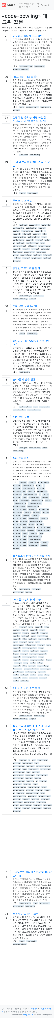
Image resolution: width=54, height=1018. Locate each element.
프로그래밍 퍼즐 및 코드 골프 (26, 5)
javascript (16, 261)
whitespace (32, 246)
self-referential (45, 769)
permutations (30, 906)
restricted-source (26, 66)
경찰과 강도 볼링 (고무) (26, 913)
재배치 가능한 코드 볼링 (26, 688)
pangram (16, 110)
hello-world (24, 155)
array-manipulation (29, 648)
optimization (45, 249)
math (35, 407)
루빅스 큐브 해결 (22, 200)
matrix (25, 678)
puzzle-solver (34, 225)
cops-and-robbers (34, 410)
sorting (22, 333)
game (43, 243)
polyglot (17, 258)
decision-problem (19, 237)
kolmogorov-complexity (38, 654)
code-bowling (39, 66)
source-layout (43, 636)
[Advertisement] (27, 843)
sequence (32, 482)
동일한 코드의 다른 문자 (26, 268)
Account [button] (45, 5)
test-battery (17, 669)
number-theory (18, 240)
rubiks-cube (46, 225)
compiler (33, 299)
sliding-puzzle (34, 497)
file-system (17, 494)
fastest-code (41, 252)
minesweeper (24, 500)
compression (33, 769)
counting (26, 633)
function (46, 512)
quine (45, 448)
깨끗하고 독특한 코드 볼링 (28, 35)
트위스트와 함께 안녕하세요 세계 (31, 555)
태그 (38, 5)
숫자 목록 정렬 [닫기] (25, 306)
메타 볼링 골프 (21, 417)
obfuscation (17, 512)
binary (46, 675)
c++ (33, 760)
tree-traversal (42, 491)
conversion (33, 678)
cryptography (36, 258)
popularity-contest (30, 494)
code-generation (35, 539)
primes (44, 237)
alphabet (25, 630)
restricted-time (18, 228)
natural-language (19, 491)
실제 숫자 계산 (21, 457)
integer (41, 648)
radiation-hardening (20, 299)
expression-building (31, 669)
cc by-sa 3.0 (28, 1015)
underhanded (44, 509)
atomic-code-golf (19, 246)
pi (14, 243)
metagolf (16, 548)
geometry (26, 249)
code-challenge (27, 231)
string (22, 107)
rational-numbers (19, 410)
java (28, 772)
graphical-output (32, 243)
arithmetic (24, 681)
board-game (17, 252)
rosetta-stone (33, 518)
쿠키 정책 (34, 1009)
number (22, 193)
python (47, 240)
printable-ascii (24, 589)
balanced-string (44, 246)
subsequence (30, 645)
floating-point (42, 760)
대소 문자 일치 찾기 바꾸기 (28, 599)
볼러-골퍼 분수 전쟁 (24, 379)
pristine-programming (20, 69)
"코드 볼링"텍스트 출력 (26, 76)
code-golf (23, 225)
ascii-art (16, 231)
